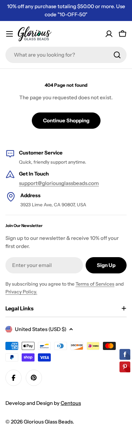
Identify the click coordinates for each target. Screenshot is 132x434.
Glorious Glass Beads (48, 421)
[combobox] (66, 55)
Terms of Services (94, 284)
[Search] (117, 55)
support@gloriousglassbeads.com (59, 183)
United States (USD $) (40, 329)
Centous (71, 403)
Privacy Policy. (21, 292)
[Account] (109, 34)
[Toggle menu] (9, 34)
